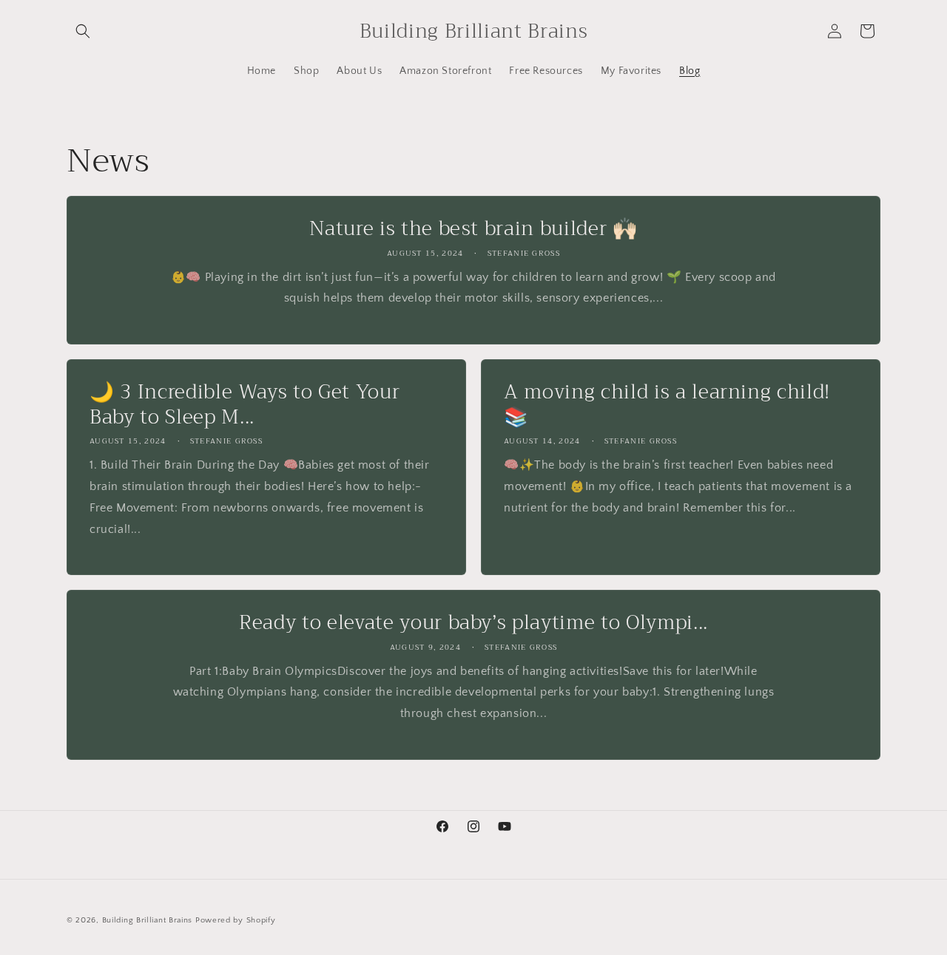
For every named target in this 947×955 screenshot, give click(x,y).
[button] (83, 31)
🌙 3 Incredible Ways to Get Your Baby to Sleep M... (245, 404)
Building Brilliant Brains (147, 920)
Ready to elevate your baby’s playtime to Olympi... (473, 623)
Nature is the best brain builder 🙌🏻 (473, 229)
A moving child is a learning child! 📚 (667, 404)
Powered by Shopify (235, 920)
